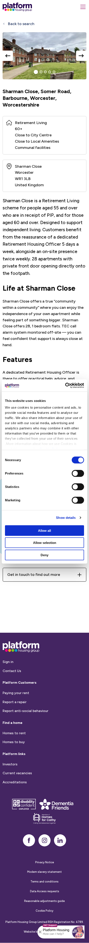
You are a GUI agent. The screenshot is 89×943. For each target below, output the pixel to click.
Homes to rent (14, 733)
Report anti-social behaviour (25, 711)
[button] (78, 931)
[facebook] (29, 840)
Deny (44, 555)
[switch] (78, 473)
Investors (10, 764)
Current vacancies (17, 773)
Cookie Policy (44, 910)
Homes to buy (14, 742)
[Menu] (83, 7)
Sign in (8, 662)
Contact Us (12, 671)
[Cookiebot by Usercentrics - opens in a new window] (65, 385)
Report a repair (15, 702)
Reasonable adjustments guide (44, 901)
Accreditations (15, 782)
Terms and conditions (44, 881)
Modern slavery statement (44, 871)
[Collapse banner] (40, 932)
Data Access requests (44, 891)
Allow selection (44, 543)
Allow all (44, 530)
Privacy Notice (44, 862)
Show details (66, 517)
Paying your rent (16, 693)
